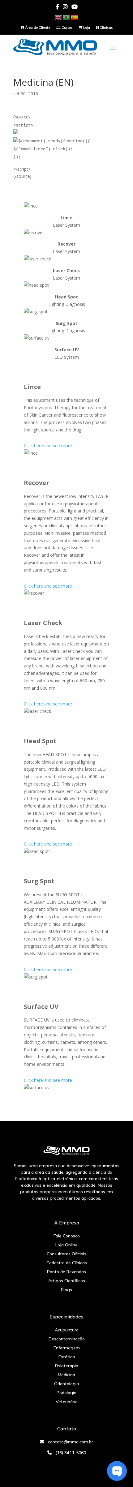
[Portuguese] (66, 17)
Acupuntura (67, 1330)
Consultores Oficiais (66, 1254)
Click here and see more (48, 445)
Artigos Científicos (66, 1280)
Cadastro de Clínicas (66, 1263)
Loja (86, 27)
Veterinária (67, 1401)
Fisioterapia (66, 1366)
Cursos (66, 27)
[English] (58, 17)
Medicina (66, 1375)
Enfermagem (67, 1348)
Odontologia (66, 1383)
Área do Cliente (37, 27)
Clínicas (106, 27)
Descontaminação (67, 1339)
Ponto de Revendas (66, 1272)
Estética (66, 1357)
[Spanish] (75, 17)
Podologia (66, 1392)
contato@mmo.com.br (70, 1442)
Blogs (66, 1289)
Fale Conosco (67, 1236)
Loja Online (66, 1245)
